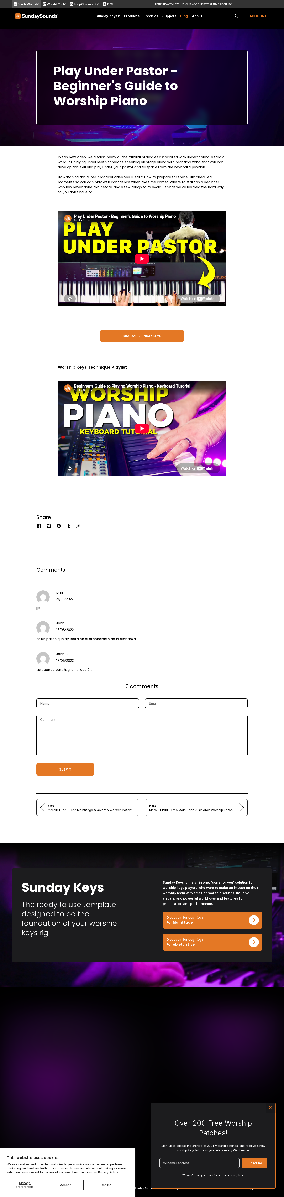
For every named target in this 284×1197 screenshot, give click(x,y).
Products (132, 16)
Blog (184, 16)
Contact (122, 1132)
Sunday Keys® (108, 16)
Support (169, 16)
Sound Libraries (26, 1143)
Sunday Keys (24, 1120)
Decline (106, 1185)
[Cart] (236, 16)
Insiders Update (77, 1138)
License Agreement (130, 1138)
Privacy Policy (127, 1143)
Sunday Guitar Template (32, 1138)
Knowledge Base (129, 1126)
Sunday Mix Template (30, 1132)
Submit (65, 769)
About (197, 16)
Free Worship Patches (81, 1132)
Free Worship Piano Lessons (86, 1126)
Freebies (151, 16)
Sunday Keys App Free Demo (87, 1120)
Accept (65, 1185)
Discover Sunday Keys (142, 336)
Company (123, 1120)
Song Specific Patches (31, 1126)
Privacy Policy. (108, 1172)
